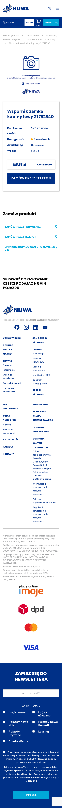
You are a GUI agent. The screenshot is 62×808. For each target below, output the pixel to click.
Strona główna (11, 35)
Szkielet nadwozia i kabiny (41, 39)
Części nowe (32, 35)
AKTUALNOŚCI (11, 439)
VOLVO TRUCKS (12, 338)
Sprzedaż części (12, 383)
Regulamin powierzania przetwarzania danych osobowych (40, 514)
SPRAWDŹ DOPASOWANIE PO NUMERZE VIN (30, 248)
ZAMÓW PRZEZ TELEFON (31, 178)
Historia (7, 424)
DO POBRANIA (40, 404)
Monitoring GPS (41, 375)
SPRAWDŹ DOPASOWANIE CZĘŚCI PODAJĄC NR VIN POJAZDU (25, 283)
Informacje (9, 369)
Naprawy (8, 364)
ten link (32, 780)
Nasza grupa (9, 419)
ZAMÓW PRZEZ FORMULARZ (23, 226)
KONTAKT (8, 454)
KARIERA (8, 446)
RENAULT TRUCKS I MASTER (8, 349)
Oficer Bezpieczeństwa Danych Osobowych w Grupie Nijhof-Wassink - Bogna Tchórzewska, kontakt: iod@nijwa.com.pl (42, 465)
